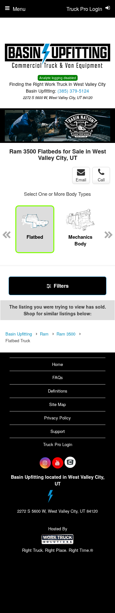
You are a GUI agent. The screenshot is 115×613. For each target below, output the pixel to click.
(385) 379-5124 (73, 90)
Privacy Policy (57, 418)
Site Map (57, 404)
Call (101, 180)
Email (81, 180)
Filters (60, 285)
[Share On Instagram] (45, 463)
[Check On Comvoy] (70, 463)
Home (57, 364)
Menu (19, 8)
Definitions (57, 391)
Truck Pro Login (57, 444)
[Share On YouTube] (57, 463)
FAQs (57, 377)
